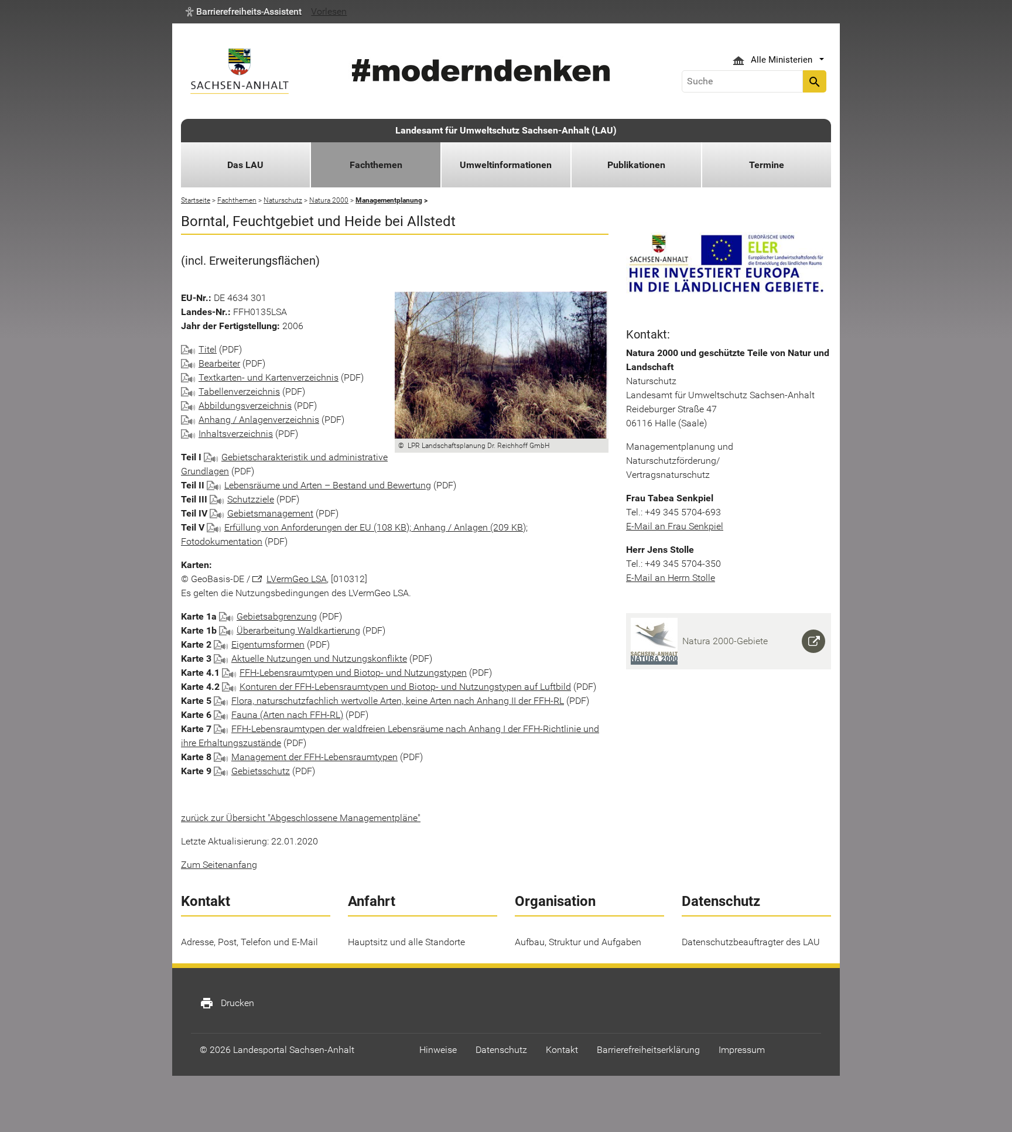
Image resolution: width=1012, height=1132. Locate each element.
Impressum (742, 1049)
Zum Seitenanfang (219, 864)
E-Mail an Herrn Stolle (670, 577)
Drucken (227, 1003)
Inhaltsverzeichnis (236, 433)
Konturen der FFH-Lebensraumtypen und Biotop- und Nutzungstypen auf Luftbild (405, 686)
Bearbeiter (219, 363)
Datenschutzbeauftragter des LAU (751, 942)
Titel (208, 349)
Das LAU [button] (245, 164)
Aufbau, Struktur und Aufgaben (578, 942)
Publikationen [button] (636, 164)
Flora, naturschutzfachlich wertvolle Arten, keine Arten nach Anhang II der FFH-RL (397, 700)
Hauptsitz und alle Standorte (406, 942)
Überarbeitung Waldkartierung (298, 630)
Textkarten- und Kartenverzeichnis (269, 377)
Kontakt (562, 1049)
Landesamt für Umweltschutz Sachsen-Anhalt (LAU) (506, 130)
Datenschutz (501, 1049)
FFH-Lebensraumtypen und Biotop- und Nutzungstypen (353, 672)
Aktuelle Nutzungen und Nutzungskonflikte (319, 658)
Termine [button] (766, 164)
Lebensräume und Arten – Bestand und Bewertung (327, 485)
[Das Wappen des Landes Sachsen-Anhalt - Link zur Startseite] (239, 71)
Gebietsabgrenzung (277, 616)
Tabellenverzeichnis (239, 391)
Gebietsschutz (260, 771)
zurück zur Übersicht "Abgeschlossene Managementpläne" (300, 817)
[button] (244, 12)
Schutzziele (250, 499)
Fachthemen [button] (376, 164)
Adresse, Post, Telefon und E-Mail (249, 942)
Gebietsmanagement (270, 513)
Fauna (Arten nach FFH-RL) (287, 714)
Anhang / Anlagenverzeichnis (259, 419)
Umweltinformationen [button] (506, 164)
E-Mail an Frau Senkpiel (674, 526)
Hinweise (438, 1049)
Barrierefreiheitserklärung (648, 1049)
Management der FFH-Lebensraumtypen (314, 756)
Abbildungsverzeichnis (245, 405)
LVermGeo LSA (296, 578)
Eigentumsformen (268, 644)
